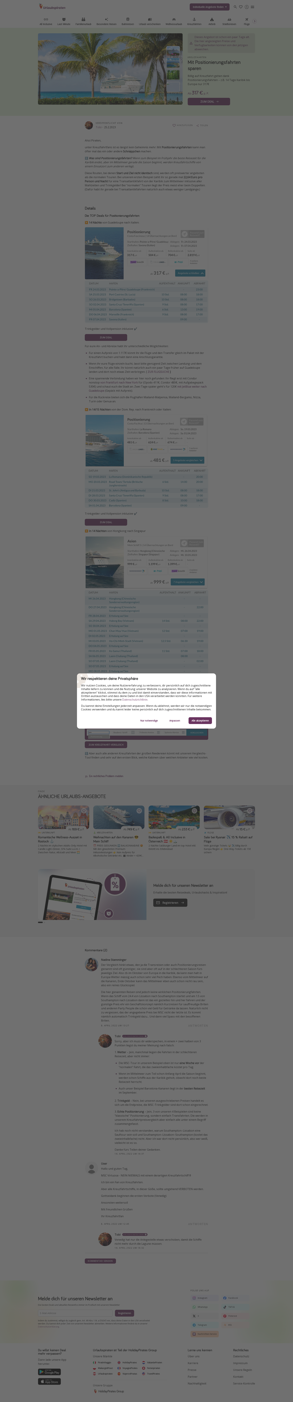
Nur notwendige (149, 720)
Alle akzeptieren (200, 720)
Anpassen (174, 720)
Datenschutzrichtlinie (135, 699)
